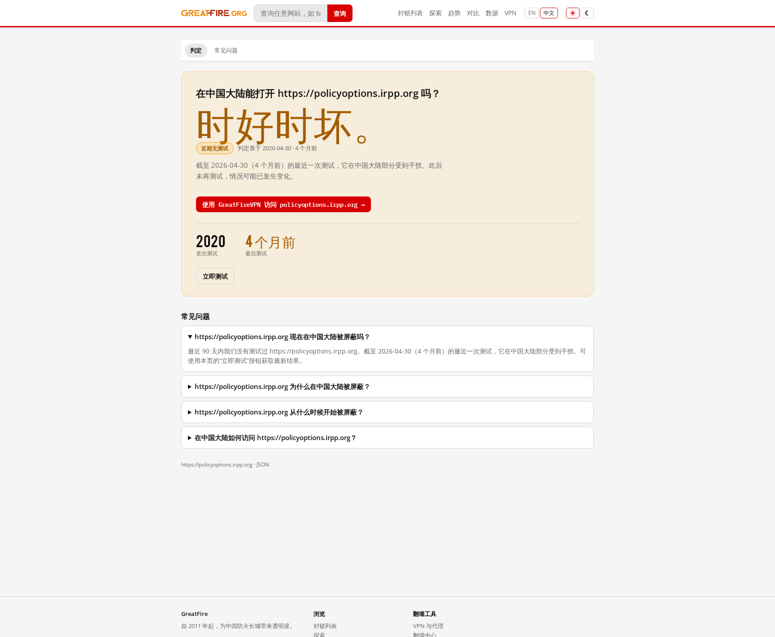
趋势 (454, 13)
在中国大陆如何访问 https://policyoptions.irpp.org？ (276, 437)
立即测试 (215, 276)
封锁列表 (410, 13)
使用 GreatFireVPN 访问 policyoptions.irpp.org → (283, 204)
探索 (435, 13)
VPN (511, 13)
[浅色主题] (572, 13)
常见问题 (226, 50)
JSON (263, 464)
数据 (492, 13)
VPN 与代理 (428, 626)
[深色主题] (587, 13)
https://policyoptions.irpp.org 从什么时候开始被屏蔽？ (279, 412)
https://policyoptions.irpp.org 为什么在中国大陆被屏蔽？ (282, 386)
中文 (549, 13)
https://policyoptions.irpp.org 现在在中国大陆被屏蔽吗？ (282, 336)
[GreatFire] (214, 13)
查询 (340, 13)
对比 (473, 13)
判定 (196, 50)
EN (532, 13)
